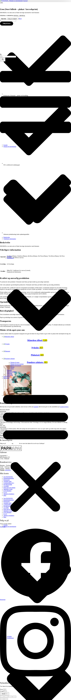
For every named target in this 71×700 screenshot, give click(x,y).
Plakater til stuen (14, 362)
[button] (35, 451)
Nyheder (9, 256)
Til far (12, 368)
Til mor (12, 367)
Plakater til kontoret (15, 365)
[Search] (2, 59)
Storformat (10, 375)
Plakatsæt (9, 373)
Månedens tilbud (11, 372)
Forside (5, 145)
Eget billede (6, 376)
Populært (9, 370)
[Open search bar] (1, 55)
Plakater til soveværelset (17, 364)
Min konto (6, 378)
